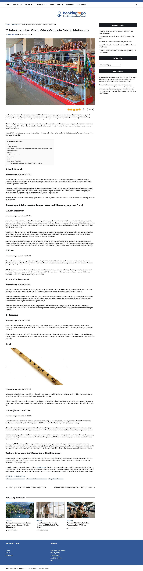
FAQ (51, 561)
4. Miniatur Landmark (13, 155)
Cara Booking (54, 555)
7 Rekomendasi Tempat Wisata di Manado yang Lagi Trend (51, 205)
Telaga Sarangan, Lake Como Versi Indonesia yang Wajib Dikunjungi (18, 525)
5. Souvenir (10, 157)
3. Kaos (9, 153)
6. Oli (8, 159)
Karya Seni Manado (55, 479)
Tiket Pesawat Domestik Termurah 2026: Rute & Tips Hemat (47, 525)
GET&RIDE (70, 5)
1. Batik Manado (12, 146)
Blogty (47, 568)
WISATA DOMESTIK (19, 476)
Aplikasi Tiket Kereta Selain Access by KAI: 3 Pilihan (78, 524)
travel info (81, 5)
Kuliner (60, 5)
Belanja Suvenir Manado (15, 479)
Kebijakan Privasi (55, 558)
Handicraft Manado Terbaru (36, 479)
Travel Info (17, 5)
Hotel (52, 5)
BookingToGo (13, 34)
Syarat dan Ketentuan (57, 550)
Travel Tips (29, 5)
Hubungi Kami (55, 553)
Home (8, 5)
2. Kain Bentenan (12, 151)
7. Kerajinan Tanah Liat (14, 161)
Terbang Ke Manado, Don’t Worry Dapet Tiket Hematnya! (25, 163)
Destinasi (41, 5)
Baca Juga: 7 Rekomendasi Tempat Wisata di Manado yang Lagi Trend (29, 149)
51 (33, 34)
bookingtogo (41, 467)
